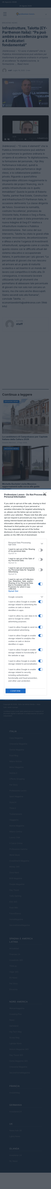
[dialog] (25, 594)
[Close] (45, 494)
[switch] (40, 550)
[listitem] (25, 543)
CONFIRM (15, 691)
